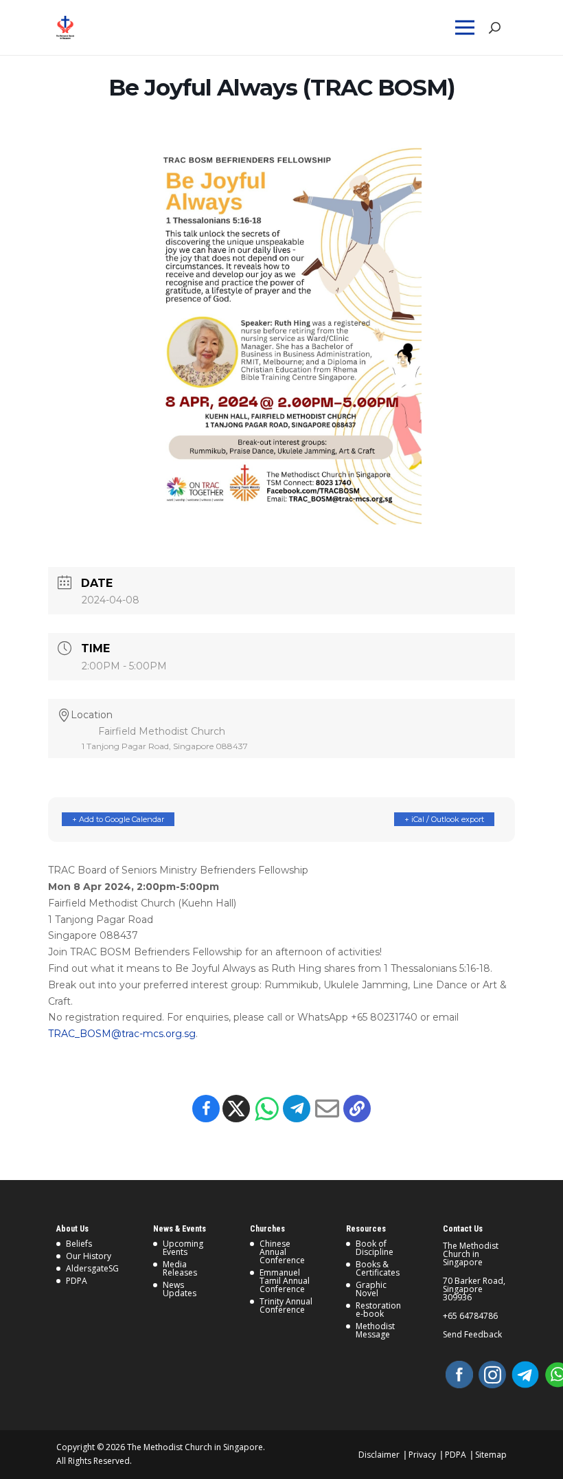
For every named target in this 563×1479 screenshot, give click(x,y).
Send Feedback (472, 1335)
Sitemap (491, 1454)
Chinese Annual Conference (282, 1252)
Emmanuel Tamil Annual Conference (285, 1281)
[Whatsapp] (266, 1108)
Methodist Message (375, 1330)
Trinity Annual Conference (286, 1305)
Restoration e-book (378, 1310)
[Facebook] (206, 1108)
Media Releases (180, 1268)
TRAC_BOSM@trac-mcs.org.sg (122, 1033)
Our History (88, 1256)
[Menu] (467, 27)
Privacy (422, 1454)
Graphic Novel (371, 1289)
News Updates (179, 1289)
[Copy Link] (357, 1108)
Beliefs (79, 1243)
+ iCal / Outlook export (444, 819)
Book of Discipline (374, 1248)
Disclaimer (379, 1454)
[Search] (494, 27)
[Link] (85, 27)
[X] (236, 1108)
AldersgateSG (92, 1268)
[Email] (327, 1108)
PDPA (76, 1281)
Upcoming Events (183, 1248)
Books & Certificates (378, 1268)
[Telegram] (296, 1108)
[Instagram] (492, 1374)
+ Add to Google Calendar (118, 819)
